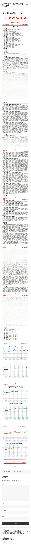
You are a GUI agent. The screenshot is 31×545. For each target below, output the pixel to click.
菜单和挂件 (27, 5)
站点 (3, 516)
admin (15, 471)
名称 (3, 504)
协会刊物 (20, 471)
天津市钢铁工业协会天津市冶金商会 (12, 4)
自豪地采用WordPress (7, 543)
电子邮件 (4, 510)
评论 (3, 484)
